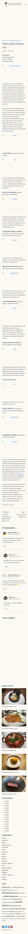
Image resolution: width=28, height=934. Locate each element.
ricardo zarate (5, 913)
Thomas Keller (20, 916)
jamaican (5, 504)
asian (11, 887)
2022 (7, 803)
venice (11, 504)
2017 (7, 812)
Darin (5, 51)
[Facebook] (3, 927)
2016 (7, 815)
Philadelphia (5, 870)
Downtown (7, 893)
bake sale (20, 474)
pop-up (11, 911)
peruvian (4, 911)
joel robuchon (20, 896)
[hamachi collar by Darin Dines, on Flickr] (14, 280)
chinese (4, 890)
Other (3, 865)
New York (4, 861)
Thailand (4, 879)
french (15, 893)
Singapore (4, 872)
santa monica (11, 913)
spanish (3, 916)
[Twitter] (6, 927)
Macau (4, 854)
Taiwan (4, 877)
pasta (23, 909)
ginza (3, 896)
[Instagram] (8, 927)
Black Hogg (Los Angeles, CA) (21, 515)
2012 (7, 824)
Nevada (4, 859)
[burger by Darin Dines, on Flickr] (14, 315)
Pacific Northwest (7, 868)
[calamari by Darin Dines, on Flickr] (14, 247)
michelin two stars (8, 909)
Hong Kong (5, 847)
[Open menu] (25, 4)
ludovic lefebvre (17, 899)
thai (15, 916)
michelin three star (15, 906)
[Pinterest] (11, 927)
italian (7, 896)
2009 (7, 831)
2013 (7, 822)
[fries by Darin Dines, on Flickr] (14, 166)
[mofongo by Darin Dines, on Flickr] (14, 205)
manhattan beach (5, 902)
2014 (7, 819)
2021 (7, 806)
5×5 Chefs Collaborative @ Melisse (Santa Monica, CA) (6, 517)
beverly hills (16, 887)
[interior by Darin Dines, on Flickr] (14, 142)
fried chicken (21, 893)
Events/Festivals (6, 845)
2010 (7, 828)
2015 (7, 817)
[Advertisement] (14, 24)
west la (24, 918)
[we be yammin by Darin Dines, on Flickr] (14, 424)
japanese (14, 896)
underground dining (5, 918)
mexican (12, 902)
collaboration (10, 890)
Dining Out (5, 40)
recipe (23, 911)
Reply (5, 546)
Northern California (7, 863)
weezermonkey (13, 575)
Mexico (4, 856)
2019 (7, 808)
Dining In (4, 838)
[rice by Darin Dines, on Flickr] (14, 391)
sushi (12, 916)
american (6, 887)
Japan (3, 849)
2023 (7, 801)
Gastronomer (12, 532)
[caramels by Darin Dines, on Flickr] (14, 448)
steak (8, 916)
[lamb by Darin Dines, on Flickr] (14, 356)
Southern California (15, 40)
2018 (7, 810)
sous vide (23, 913)
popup (15, 911)
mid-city (18, 909)
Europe (4, 843)
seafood (18, 913)
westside (4, 920)
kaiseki (24, 896)
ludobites (10, 899)
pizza (7, 911)
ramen (19, 911)
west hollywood (18, 918)
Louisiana (4, 852)
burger (22, 887)
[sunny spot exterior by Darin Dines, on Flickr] (14, 72)
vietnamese (12, 918)
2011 (7, 826)
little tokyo (5, 899)
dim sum (15, 890)
